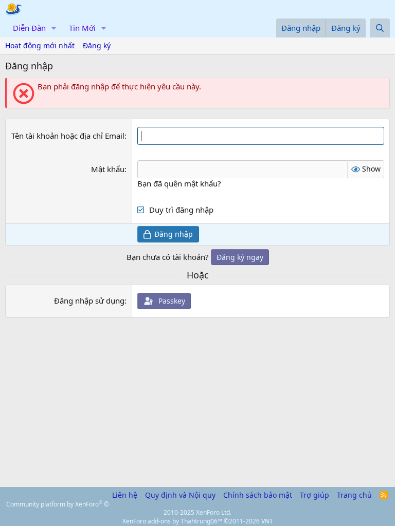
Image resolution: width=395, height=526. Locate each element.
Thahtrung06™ (201, 521)
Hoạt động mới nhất (40, 45)
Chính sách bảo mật (257, 495)
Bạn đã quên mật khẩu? (179, 183)
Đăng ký (97, 45)
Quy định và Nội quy (180, 495)
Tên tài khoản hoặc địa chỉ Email (67, 135)
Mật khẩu (107, 169)
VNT (267, 521)
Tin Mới (82, 28)
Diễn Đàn (29, 28)
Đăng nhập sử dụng (89, 300)
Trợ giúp (314, 495)
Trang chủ (354, 495)
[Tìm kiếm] (380, 27)
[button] (54, 27)
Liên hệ (124, 495)
